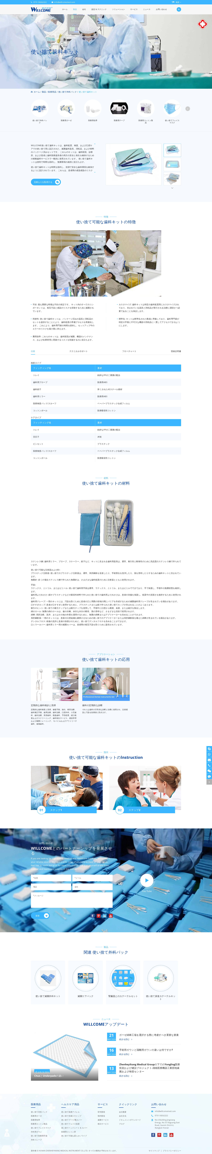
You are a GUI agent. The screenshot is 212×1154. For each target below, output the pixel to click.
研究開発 (101, 1112)
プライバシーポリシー (172, 1150)
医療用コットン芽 (68, 1132)
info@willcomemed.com (64, 2)
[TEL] (209, 765)
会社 (84, 9)
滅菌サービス (103, 1120)
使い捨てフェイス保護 (70, 1124)
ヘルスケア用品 (70, 1104)
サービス (134, 9)
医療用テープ (119, 120)
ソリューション (118, 9)
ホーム (65, 9)
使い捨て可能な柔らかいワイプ (74, 1136)
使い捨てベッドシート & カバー (74, 1128)
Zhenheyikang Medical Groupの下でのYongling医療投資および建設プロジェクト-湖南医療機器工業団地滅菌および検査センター (149, 1068)
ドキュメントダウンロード (130, 1120)
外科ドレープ (36, 1140)
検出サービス (103, 1124)
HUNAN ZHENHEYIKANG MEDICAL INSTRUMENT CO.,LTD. (63, 1150)
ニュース (146, 9)
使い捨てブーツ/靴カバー (71, 1120)
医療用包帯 (92, 120)
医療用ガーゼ (66, 120)
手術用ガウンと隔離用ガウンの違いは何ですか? (146, 1049)
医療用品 (52, 91)
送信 (37, 915)
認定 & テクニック (99, 9)
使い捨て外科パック (67, 91)
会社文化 (122, 1116)
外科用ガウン (36, 1132)
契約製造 (101, 1116)
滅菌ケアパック (85, 996)
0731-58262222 (40, 2)
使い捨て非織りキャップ (71, 1116)
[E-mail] (209, 760)
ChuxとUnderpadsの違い (49, 1075)
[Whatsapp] (209, 754)
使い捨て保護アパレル (70, 1112)
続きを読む (124, 1039)
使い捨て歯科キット (88, 91)
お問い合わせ (161, 9)
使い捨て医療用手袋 (39, 1136)
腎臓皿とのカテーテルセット (123, 996)
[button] (188, 108)
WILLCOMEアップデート (106, 1024)
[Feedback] (209, 776)
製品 (75, 9)
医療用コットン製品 (145, 121)
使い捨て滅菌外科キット (48, 996)
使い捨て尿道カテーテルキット (160, 997)
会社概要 (122, 1112)
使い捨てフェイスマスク (172, 121)
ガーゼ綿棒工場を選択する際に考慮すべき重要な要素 (149, 1034)
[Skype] (209, 748)
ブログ (121, 1124)
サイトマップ (154, 1150)
